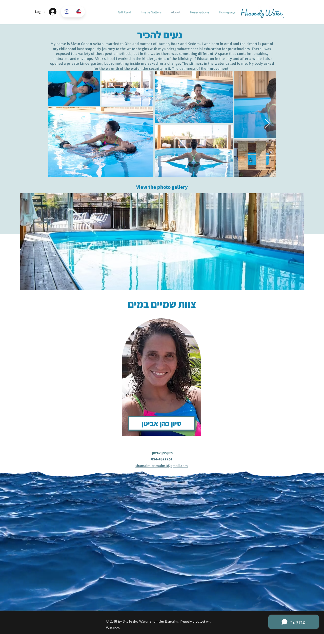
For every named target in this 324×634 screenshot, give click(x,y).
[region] (162, 374)
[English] (79, 11)
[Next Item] (267, 124)
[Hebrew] (67, 11)
